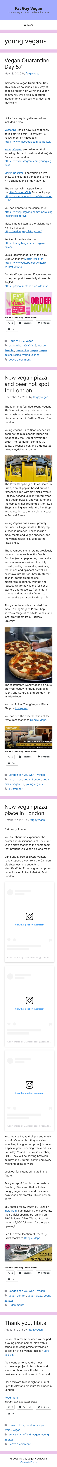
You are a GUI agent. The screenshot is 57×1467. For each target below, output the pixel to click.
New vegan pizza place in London (26, 809)
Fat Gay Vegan (28, 8)
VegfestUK (11, 129)
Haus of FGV (16, 340)
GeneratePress (28, 1462)
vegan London (32, 779)
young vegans (30, 354)
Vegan (29, 340)
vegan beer (15, 779)
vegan (34, 350)
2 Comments (16, 1305)
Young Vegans (13, 149)
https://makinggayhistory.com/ (23, 231)
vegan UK (18, 784)
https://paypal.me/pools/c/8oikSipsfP (27, 286)
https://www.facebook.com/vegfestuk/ (28, 141)
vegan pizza (35, 1295)
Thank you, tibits (25, 1323)
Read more (11, 1397)
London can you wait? (22, 774)
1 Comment (15, 788)
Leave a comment (20, 359)
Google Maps (38, 719)
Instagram (21, 708)
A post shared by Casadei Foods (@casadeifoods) (31, 957)
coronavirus (16, 345)
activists (14, 1434)
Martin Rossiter (14, 172)
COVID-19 (30, 345)
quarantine (22, 350)
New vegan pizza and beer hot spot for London (27, 384)
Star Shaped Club (20, 192)
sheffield (25, 1434)
